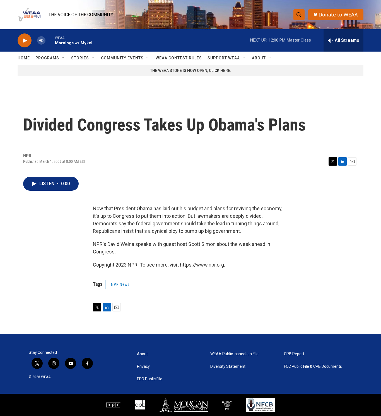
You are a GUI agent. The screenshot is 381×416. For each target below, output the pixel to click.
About (259, 58)
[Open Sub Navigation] (63, 58)
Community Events (122, 58)
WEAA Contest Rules (179, 58)
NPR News (120, 284)
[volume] (41, 40)
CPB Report (294, 354)
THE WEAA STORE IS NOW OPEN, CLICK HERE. (190, 70)
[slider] (50, 40)
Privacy (143, 366)
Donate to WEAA (338, 15)
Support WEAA (224, 58)
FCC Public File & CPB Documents (313, 366)
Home (24, 58)
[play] (24, 40)
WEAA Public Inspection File (234, 354)
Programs (47, 58)
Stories (80, 58)
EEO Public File (149, 379)
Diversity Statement (227, 366)
